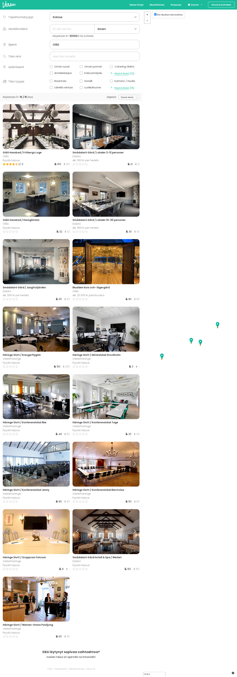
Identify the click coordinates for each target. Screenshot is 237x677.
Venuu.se (90, 668)
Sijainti (12, 45)
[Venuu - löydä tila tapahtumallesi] (9, 4)
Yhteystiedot (60, 668)
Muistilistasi (157, 4)
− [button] (147, 20)
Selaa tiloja (136, 4)
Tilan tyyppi (16, 81)
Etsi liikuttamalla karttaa (170, 14)
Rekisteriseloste (76, 668)
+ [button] (147, 15)
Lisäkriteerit (16, 67)
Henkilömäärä (17, 29)
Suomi (195, 4)
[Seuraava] (61, 126)
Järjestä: (111, 97)
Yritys (50, 668)
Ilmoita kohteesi (221, 4)
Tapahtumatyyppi (20, 17)
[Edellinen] (11, 126)
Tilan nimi (14, 56)
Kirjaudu (176, 4)
